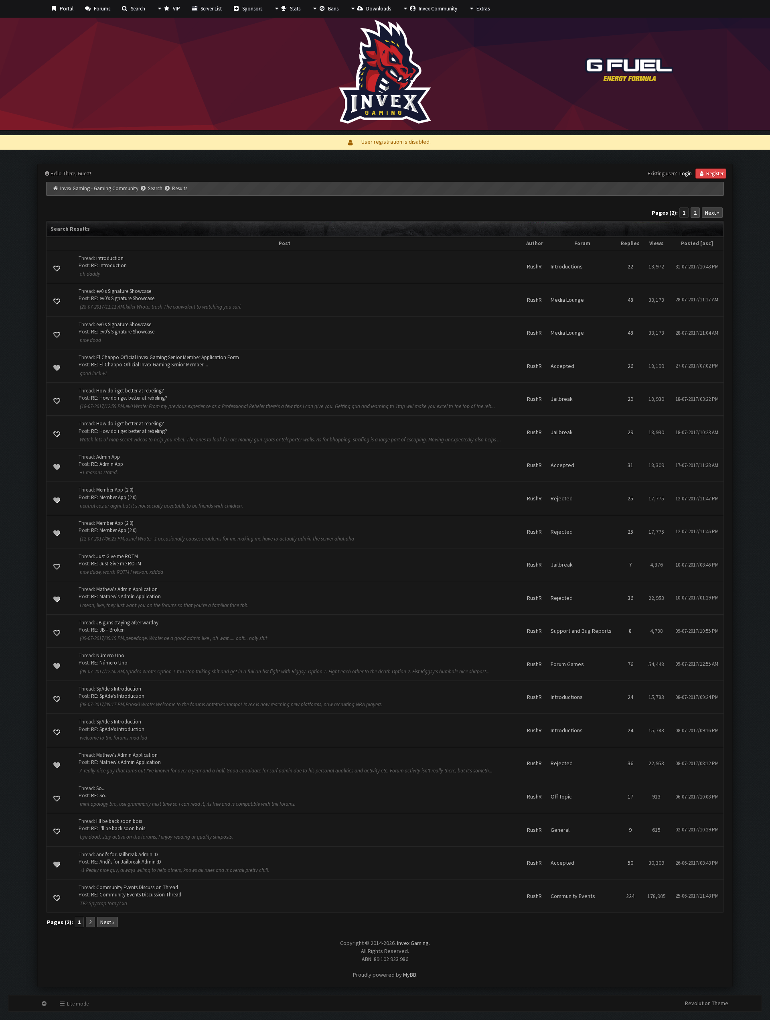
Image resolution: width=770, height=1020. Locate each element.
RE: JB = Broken (108, 629)
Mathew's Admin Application (127, 589)
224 (630, 896)
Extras (482, 8)
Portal (66, 8)
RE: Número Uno (109, 662)
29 (630, 398)
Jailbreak (562, 398)
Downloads (378, 8)
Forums (101, 8)
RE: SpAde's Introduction (117, 696)
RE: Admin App (107, 464)
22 (630, 266)
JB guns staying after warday (127, 622)
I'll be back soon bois (119, 821)
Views (656, 243)
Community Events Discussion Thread (137, 887)
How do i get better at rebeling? (130, 390)
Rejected (562, 498)
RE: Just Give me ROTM (116, 563)
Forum (582, 243)
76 (630, 664)
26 (630, 366)
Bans (332, 8)
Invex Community (437, 8)
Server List (210, 8)
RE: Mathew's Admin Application (126, 596)
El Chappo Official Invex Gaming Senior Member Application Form (167, 357)
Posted (690, 243)
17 (630, 796)
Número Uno (110, 655)
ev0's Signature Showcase (123, 291)
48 (630, 299)
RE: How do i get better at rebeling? (129, 397)
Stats (294, 8)
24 (630, 697)
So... (100, 788)
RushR (534, 266)
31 (630, 465)
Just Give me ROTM (117, 556)
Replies (630, 243)
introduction (110, 258)
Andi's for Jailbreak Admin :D (127, 854)
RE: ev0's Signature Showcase (122, 298)
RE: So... (100, 795)
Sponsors (251, 8)
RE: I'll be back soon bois (118, 828)
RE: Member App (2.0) (114, 497)
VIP (176, 8)
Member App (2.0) (115, 489)
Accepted (562, 366)
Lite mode (77, 1003)
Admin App (108, 456)
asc (706, 243)
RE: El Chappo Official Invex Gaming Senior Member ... (149, 364)
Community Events (573, 896)
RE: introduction (109, 265)
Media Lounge (567, 299)
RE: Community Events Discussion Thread (136, 894)
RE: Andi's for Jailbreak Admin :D (126, 861)
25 (630, 498)
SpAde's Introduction (118, 688)
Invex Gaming (413, 943)
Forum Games (567, 664)
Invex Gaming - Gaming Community (99, 188)
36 (630, 597)
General (560, 829)
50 (630, 862)
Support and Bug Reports (581, 630)
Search (137, 8)
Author (534, 243)
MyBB (409, 974)
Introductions (567, 266)
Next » (712, 212)
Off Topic (561, 796)
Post (284, 243)
